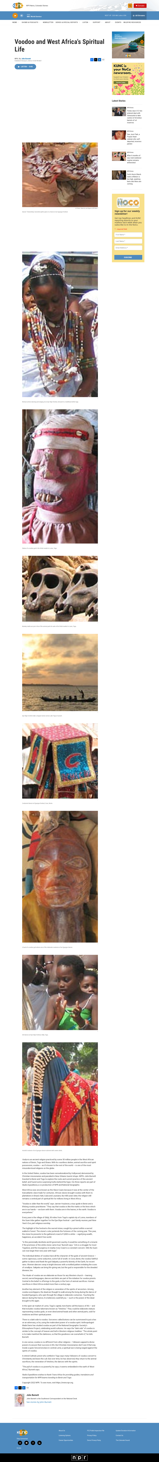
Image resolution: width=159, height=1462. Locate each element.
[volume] (21, 15)
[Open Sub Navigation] (19, 22)
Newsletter (48, 22)
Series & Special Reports (67, 22)
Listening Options (65, 1435)
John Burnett (26, 59)
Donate (141, 6)
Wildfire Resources (132, 22)
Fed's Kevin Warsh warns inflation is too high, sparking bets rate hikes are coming (134, 179)
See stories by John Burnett (38, 1402)
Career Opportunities (66, 1440)
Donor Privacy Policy (94, 1440)
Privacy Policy (91, 1435)
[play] (15, 15)
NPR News (130, 107)
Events (118, 22)
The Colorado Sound (123, 1440)
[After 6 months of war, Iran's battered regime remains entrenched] (119, 156)
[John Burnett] (19, 1400)
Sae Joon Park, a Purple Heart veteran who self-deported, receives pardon (134, 139)
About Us (62, 1430)
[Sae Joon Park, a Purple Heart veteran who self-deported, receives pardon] (119, 135)
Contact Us (119, 1435)
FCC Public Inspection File (95, 1430)
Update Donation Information (126, 1430)
